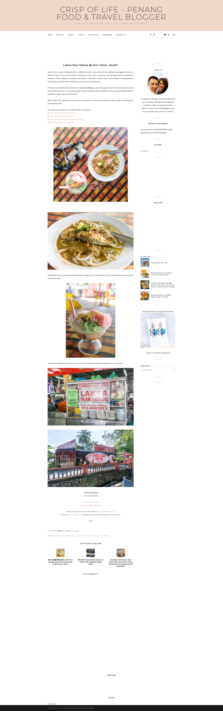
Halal (74, 536)
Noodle (106, 536)
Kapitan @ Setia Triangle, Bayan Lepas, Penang (161, 296)
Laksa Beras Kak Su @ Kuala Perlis (62, 116)
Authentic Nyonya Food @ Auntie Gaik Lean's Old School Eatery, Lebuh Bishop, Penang (163, 285)
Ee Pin (79, 515)
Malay (99, 536)
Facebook (101, 511)
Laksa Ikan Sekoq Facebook (90, 505)
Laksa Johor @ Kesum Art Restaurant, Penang (66, 119)
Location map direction (90, 502)
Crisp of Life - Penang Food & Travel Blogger (111, 13)
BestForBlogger (90, 708)
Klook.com (144, 151)
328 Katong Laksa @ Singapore (61, 122)
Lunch (93, 536)
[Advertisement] (90, 50)
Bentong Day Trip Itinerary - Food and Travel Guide (162, 274)
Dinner (68, 536)
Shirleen (72, 515)
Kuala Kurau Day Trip (159, 263)
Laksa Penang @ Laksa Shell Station (63, 113)
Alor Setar (59, 536)
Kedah (87, 536)
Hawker (80, 536)
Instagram (111, 511)
